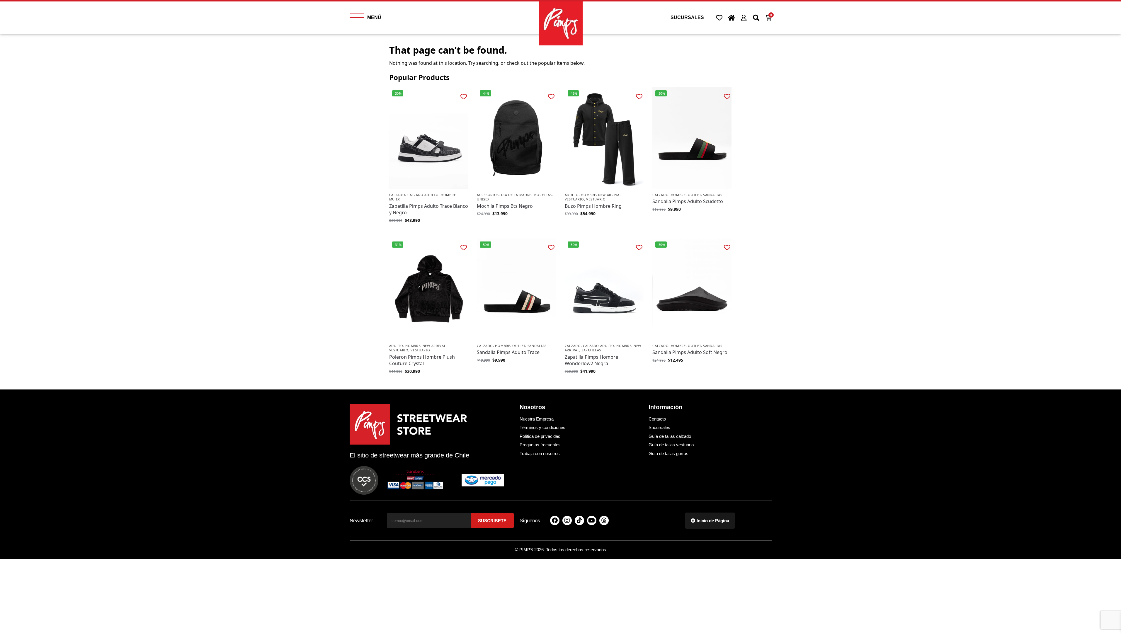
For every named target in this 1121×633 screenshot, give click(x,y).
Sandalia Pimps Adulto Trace (508, 352)
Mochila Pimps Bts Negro (505, 206)
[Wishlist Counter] (719, 17)
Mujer (394, 199)
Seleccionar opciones (428, 232)
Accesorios (488, 195)
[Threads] (604, 520)
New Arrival (610, 195)
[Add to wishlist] (463, 96)
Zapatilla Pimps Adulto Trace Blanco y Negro (428, 209)
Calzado (397, 195)
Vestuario (574, 199)
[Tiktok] (579, 520)
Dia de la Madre (516, 195)
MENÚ (374, 17)
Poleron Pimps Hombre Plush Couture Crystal (422, 360)
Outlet (694, 195)
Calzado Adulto (423, 195)
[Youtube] (591, 520)
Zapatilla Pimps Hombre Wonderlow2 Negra (591, 360)
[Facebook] (554, 520)
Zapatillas (591, 350)
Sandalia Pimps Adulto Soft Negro (689, 352)
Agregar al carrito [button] (516, 226)
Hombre (448, 195)
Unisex (483, 199)
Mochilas (542, 195)
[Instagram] (567, 520)
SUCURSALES (687, 17)
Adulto (572, 195)
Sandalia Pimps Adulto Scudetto (687, 201)
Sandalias (712, 195)
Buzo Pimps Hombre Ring (593, 206)
